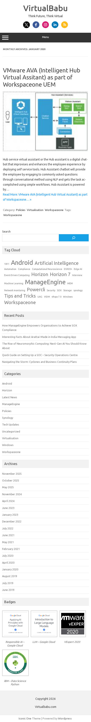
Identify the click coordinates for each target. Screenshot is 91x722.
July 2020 (7, 555)
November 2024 (12, 494)
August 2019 (9, 576)
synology (78, 290)
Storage (67, 290)
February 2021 (11, 548)
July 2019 (7, 583)
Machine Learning (13, 283)
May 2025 (8, 487)
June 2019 (8, 589)
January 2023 (10, 514)
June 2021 (8, 535)
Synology (7, 417)
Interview (77, 275)
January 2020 (10, 569)
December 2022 (11, 521)
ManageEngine (45, 282)
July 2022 (7, 528)
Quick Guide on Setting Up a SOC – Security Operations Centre (40, 355)
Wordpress (65, 718)
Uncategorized (11, 431)
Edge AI (78, 269)
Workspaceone (54, 209)
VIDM (47, 296)
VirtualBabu (45, 8)
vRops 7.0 (56, 296)
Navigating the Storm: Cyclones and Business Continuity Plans (39, 361)
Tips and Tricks (20, 295)
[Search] (74, 238)
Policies (20, 209)
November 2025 (12, 473)
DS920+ (68, 269)
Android (22, 262)
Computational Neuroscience (47, 269)
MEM (70, 283)
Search (6, 231)
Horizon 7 (60, 274)
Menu (45, 37)
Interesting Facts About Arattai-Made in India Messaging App (39, 336)
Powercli (36, 289)
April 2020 (8, 562)
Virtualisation (35, 209)
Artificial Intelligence (57, 263)
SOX (59, 290)
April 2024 (8, 500)
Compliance (24, 269)
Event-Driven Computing (17, 275)
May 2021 (8, 542)
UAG (39, 296)
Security (51, 290)
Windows (68, 296)
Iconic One (25, 718)
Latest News (9, 397)
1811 (6, 264)
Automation (10, 269)
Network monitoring (14, 290)
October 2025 (10, 480)
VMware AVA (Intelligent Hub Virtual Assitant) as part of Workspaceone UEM (41, 77)
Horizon (39, 274)
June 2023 (8, 507)
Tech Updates (10, 424)
